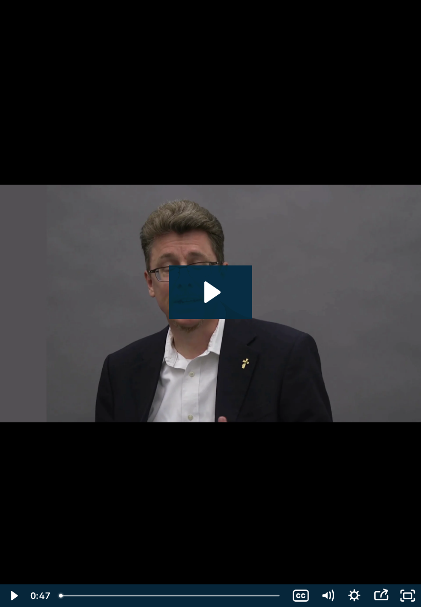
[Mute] (327, 595)
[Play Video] (13, 595)
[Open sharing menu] (381, 595)
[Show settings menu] (354, 595)
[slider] (171, 595)
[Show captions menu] (301, 595)
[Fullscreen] (407, 595)
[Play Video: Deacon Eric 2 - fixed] (211, 292)
